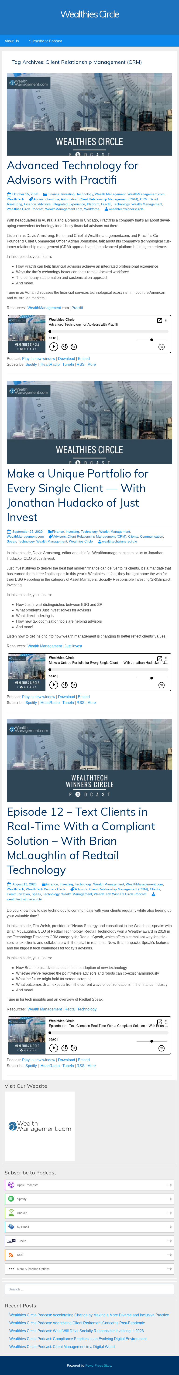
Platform (93, 204)
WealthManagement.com (146, 194)
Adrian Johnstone (46, 199)
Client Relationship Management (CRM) (108, 199)
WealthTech (15, 199)
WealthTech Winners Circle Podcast (120, 894)
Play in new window (38, 359)
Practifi (106, 204)
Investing (68, 194)
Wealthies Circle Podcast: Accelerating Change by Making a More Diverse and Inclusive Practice (89, 1315)
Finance (53, 194)
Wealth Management (110, 194)
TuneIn (68, 364)
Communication (151, 536)
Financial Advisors (37, 204)
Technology (84, 194)
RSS (81, 364)
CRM (144, 199)
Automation (69, 199)
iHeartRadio (50, 364)
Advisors (59, 536)
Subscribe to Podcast (45, 41)
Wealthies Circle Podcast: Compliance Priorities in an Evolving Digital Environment (78, 1339)
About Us (12, 41)
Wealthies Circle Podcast (25, 209)
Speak (11, 541)
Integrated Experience (68, 204)
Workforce (91, 209)
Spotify (31, 364)
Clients (133, 536)
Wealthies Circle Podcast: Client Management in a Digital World (62, 1347)
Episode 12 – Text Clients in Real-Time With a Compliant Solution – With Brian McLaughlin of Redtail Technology (81, 841)
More (91, 364)
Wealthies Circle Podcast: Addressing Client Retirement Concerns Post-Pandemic (77, 1323)
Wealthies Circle (81, 541)
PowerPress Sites (98, 1365)
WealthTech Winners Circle (45, 889)
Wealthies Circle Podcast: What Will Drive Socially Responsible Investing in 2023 (76, 1331)
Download (66, 359)
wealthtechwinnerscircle (126, 209)
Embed (84, 359)
